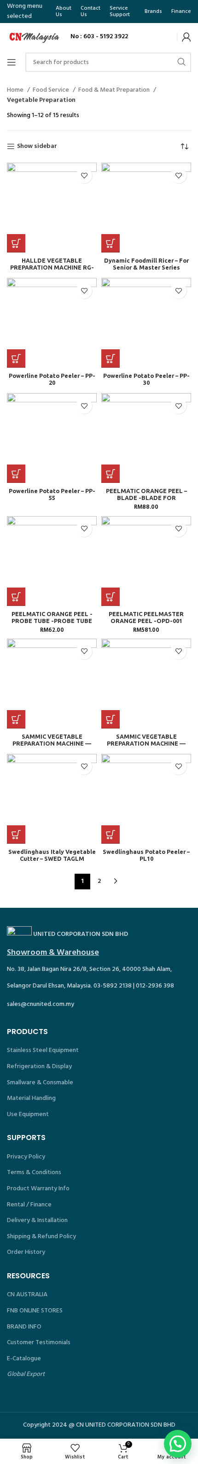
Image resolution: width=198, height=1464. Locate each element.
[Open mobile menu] (11, 62)
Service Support (120, 11)
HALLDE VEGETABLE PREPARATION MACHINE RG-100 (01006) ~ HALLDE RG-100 (52, 267)
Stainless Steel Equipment (43, 1050)
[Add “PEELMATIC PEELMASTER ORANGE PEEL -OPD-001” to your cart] (110, 597)
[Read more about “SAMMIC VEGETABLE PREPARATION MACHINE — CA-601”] (110, 719)
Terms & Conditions (34, 1172)
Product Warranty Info (38, 1188)
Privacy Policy (26, 1157)
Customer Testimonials (38, 1342)
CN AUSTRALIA (27, 1294)
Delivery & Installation (37, 1220)
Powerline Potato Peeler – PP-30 (146, 379)
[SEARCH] (181, 62)
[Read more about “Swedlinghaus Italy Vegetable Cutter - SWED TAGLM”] (16, 834)
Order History (26, 1252)
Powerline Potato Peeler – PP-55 (52, 494)
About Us (63, 11)
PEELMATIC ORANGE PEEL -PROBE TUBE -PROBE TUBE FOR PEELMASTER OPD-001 (52, 621)
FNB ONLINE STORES (35, 1310)
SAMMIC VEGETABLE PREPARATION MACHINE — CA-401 (51, 743)
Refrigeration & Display (39, 1066)
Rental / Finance (29, 1204)
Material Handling (31, 1098)
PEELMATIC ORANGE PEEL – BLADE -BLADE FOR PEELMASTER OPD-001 (146, 498)
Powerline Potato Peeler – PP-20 (52, 379)
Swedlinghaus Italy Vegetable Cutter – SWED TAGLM (52, 855)
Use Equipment (28, 1114)
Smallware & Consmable (40, 1082)
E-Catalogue (24, 1358)
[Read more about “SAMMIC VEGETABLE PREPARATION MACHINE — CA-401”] (16, 719)
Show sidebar (37, 147)
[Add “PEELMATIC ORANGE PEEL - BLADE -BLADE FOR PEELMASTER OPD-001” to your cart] (110, 473)
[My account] (186, 37)
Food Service (51, 90)
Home (16, 90)
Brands (153, 11)
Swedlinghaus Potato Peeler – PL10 (146, 855)
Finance (181, 11)
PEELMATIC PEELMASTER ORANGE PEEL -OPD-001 (146, 617)
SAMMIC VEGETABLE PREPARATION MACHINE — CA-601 (146, 743)
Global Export (26, 1374)
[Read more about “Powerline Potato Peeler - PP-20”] (16, 358)
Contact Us (90, 11)
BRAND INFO (24, 1327)
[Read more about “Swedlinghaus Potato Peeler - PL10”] (110, 834)
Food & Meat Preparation (114, 90)
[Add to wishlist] (84, 175)
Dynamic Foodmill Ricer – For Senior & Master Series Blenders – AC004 (146, 267)
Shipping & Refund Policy (41, 1236)
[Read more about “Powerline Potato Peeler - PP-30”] (110, 358)
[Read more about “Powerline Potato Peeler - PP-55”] (16, 473)
